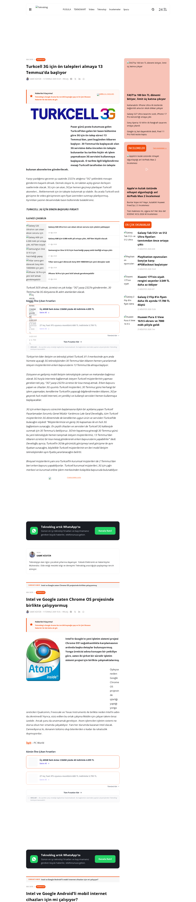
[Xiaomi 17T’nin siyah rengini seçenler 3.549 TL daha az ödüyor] (129, 280)
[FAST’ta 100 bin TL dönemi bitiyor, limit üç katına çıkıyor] (147, 76)
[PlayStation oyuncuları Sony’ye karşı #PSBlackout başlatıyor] (129, 260)
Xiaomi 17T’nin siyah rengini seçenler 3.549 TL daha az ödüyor (153, 280)
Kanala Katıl (105, 530)
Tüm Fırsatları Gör (71, 342)
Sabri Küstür (35, 79)
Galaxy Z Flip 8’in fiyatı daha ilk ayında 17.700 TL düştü (154, 300)
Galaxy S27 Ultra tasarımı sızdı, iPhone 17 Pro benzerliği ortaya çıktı (147, 115)
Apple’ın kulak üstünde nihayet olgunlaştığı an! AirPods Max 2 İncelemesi (143, 192)
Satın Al (43, 312)
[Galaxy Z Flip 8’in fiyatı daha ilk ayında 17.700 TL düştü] (129, 301)
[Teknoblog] (47, 9)
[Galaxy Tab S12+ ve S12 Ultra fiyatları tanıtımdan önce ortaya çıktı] (129, 236)
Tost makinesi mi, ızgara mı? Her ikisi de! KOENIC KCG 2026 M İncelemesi (146, 212)
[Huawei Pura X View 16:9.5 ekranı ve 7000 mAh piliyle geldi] (129, 321)
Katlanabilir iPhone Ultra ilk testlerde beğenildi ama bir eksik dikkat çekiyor (145, 107)
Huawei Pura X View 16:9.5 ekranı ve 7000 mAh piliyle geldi (151, 320)
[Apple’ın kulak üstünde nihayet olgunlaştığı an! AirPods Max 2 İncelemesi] (147, 169)
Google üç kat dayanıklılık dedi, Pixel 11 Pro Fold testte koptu (145, 133)
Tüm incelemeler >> (160, 148)
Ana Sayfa (29, 60)
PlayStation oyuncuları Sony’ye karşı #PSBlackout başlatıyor (153, 260)
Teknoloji (41, 59)
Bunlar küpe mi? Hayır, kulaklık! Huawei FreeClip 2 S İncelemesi (146, 204)
